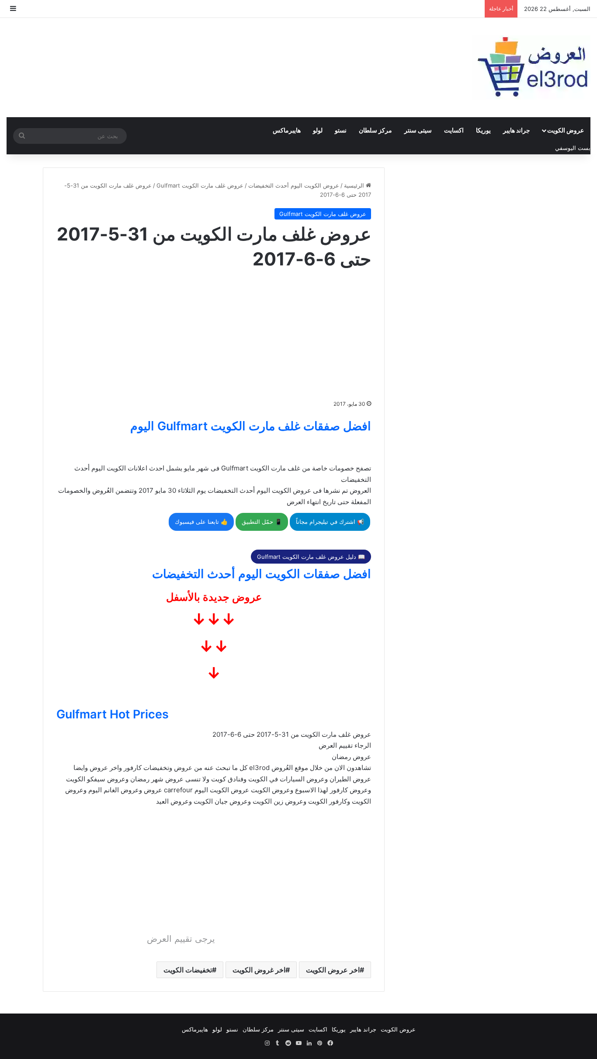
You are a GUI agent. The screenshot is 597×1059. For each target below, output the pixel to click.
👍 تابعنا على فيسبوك (201, 521)
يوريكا (483, 130)
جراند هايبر (516, 130)
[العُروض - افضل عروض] (531, 67)
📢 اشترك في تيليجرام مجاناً (330, 521)
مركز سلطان (375, 130)
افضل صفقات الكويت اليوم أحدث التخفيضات (261, 574)
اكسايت (454, 130)
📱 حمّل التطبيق (262, 521)
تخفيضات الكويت (187, 969)
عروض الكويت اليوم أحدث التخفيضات (293, 185)
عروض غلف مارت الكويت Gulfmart (199, 185)
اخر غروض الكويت (259, 969)
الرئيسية (355, 185)
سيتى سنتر (418, 130)
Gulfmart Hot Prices (112, 714)
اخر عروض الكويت (333, 969)
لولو (318, 130)
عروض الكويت (565, 130)
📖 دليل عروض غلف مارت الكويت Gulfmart (311, 556)
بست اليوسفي (572, 147)
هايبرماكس (287, 130)
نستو (341, 130)
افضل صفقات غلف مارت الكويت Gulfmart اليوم (250, 426)
